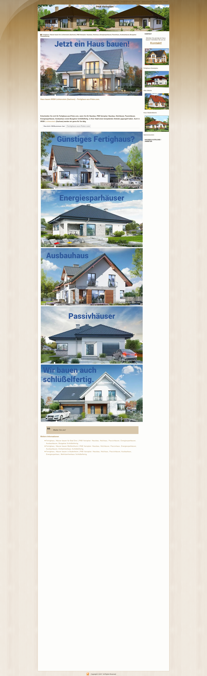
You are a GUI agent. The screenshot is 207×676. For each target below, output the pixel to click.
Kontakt (166, 1)
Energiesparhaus (126, 1)
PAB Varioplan (104, 6)
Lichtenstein (50, 121)
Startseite (116, 1)
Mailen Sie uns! (59, 430)
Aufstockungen (146, 1)
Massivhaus (136, 1)
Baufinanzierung (157, 1)
